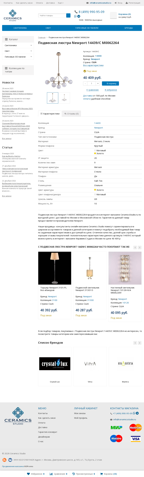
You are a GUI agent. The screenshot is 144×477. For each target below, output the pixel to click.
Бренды (129, 28)
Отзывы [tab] (73, 113)
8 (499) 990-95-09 (91, 12)
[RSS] (4, 460)
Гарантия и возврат (47, 432)
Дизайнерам (44, 436)
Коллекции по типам (14, 70)
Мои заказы (80, 413)
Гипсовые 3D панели (86, 28)
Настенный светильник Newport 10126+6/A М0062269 (122, 290)
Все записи (6, 138)
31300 (90, 300)
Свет (48, 28)
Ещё (60, 3)
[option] (52, 98)
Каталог (13, 39)
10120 (125, 302)
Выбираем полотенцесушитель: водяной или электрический (16, 184)
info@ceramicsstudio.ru (100, 3)
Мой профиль (80, 418)
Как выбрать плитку (11, 156)
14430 (98, 56)
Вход (120, 3)
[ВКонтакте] (10, 460)
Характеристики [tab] (51, 113)
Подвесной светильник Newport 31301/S (87, 288)
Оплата (39, 3)
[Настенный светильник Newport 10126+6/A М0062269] (125, 268)
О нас (40, 441)
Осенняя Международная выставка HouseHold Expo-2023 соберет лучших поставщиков (16, 126)
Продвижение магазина (13, 466)
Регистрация (134, 3)
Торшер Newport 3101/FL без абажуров (53, 288)
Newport (95, 59)
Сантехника (20, 28)
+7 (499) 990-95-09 (122, 413)
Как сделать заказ (24, 3)
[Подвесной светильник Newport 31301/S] (89, 268)
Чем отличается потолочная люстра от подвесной (15, 169)
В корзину (111, 83)
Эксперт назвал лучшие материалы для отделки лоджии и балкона (17, 93)
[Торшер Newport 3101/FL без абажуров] (54, 268)
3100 (54, 300)
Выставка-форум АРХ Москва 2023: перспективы (17, 109)
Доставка (50, 3)
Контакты (8, 3)
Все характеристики (93, 65)
